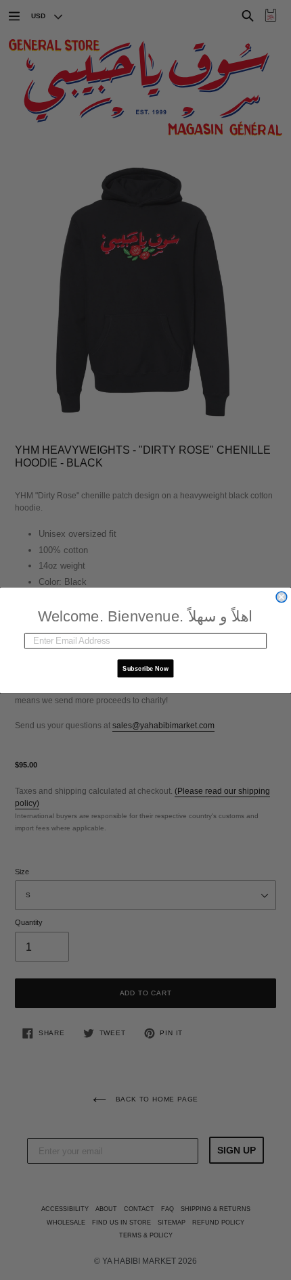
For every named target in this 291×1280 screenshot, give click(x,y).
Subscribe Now (145, 667)
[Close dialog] (281, 597)
